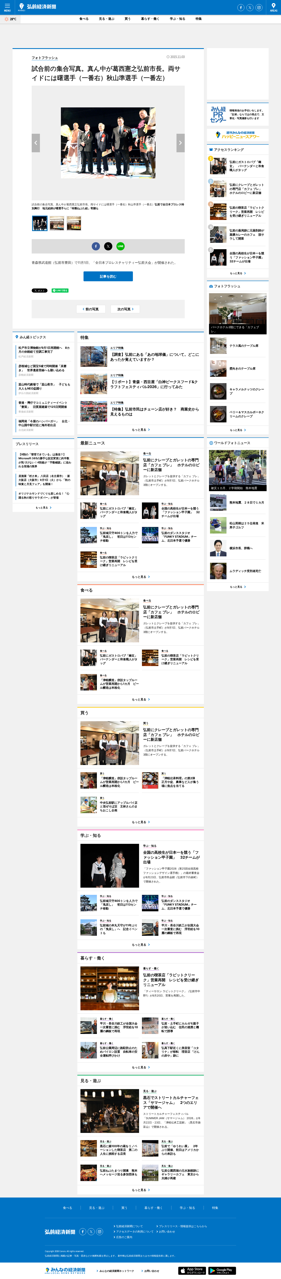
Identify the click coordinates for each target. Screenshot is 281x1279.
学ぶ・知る (177, 19)
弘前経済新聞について (129, 1226)
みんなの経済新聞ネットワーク (65, 1271)
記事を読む (108, 276)
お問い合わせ (167, 1231)
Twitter (249, 7)
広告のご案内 (124, 1237)
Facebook (240, 7)
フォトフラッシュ (45, 58)
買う (128, 19)
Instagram (258, 7)
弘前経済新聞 (37, 7)
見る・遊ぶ (106, 19)
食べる (84, 19)
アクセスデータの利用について (135, 1231)
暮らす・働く (150, 19)
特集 (199, 19)
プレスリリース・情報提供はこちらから (183, 1226)
